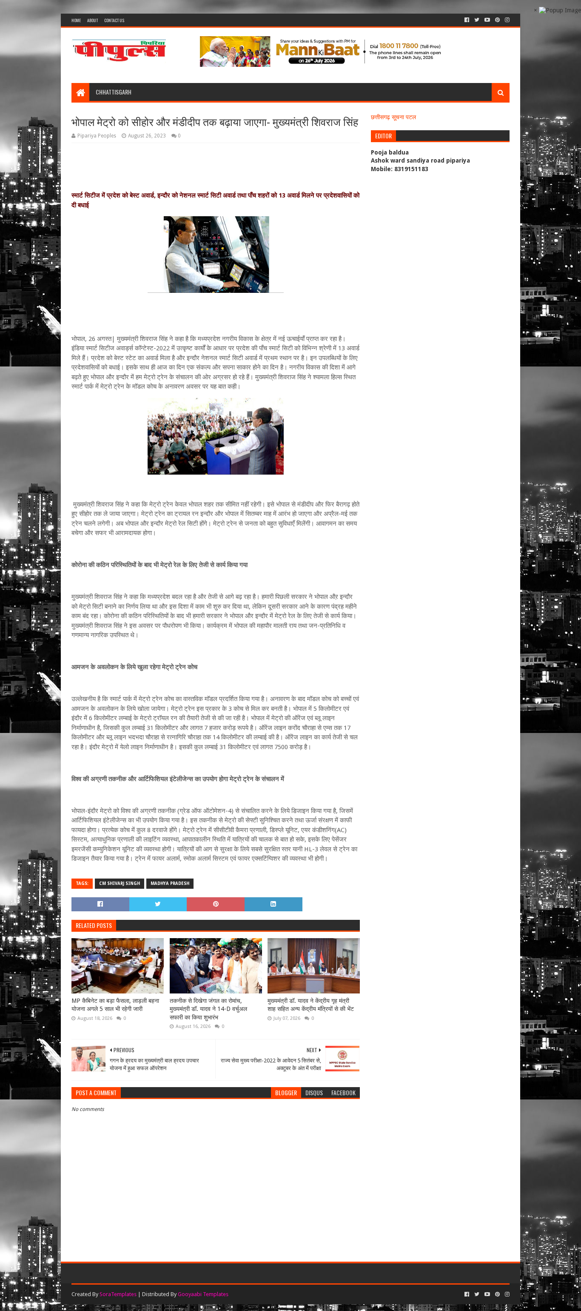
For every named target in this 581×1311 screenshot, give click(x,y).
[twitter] (477, 20)
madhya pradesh (170, 883)
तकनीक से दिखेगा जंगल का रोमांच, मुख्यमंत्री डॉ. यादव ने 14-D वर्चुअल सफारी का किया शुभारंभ (208, 1009)
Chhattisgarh (113, 91)
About (92, 20)
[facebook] (467, 20)
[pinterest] (497, 20)
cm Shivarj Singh (119, 883)
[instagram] (506, 20)
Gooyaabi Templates (203, 1294)
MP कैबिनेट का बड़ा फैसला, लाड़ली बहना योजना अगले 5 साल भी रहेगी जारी (115, 1005)
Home (76, 20)
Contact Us (114, 20)
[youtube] (487, 20)
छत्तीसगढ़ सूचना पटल (393, 117)
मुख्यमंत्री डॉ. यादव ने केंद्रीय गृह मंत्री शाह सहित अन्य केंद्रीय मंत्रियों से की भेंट (311, 1005)
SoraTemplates (118, 1294)
